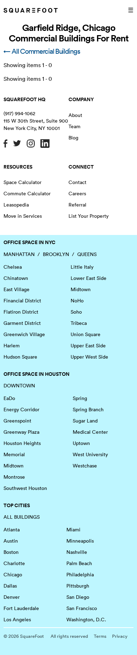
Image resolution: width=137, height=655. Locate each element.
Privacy (120, 636)
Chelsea (13, 267)
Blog (73, 138)
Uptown (81, 443)
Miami (73, 529)
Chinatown (16, 278)
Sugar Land (85, 421)
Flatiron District (21, 312)
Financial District (22, 300)
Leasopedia (16, 205)
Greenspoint (17, 421)
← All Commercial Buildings (42, 51)
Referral (77, 205)
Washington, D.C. (86, 619)
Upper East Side (88, 345)
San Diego (77, 597)
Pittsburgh (77, 586)
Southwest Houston (25, 488)
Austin (11, 541)
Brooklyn (56, 254)
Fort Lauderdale (21, 608)
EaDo (9, 398)
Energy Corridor (21, 409)
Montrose (14, 477)
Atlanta (12, 529)
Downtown (19, 385)
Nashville (76, 552)
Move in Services (23, 216)
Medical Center (90, 432)
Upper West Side (89, 357)
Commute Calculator (27, 193)
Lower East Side (88, 278)
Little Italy (82, 267)
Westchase (85, 466)
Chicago (13, 574)
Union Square (85, 334)
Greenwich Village (24, 334)
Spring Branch (88, 409)
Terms (100, 636)
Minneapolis (80, 541)
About (75, 115)
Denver (12, 597)
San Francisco (81, 608)
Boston (11, 552)
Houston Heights (22, 443)
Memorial (14, 454)
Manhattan (19, 254)
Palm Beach (79, 563)
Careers (77, 193)
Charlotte (14, 563)
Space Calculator (22, 182)
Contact (77, 182)
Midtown (81, 289)
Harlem (12, 345)
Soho (76, 312)
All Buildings (22, 517)
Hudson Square (20, 357)
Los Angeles (17, 619)
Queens (87, 254)
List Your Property (88, 216)
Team (74, 126)
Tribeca (79, 323)
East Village (17, 289)
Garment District (22, 323)
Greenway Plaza (21, 432)
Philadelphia (80, 574)
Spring (80, 398)
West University (90, 454)
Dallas (10, 586)
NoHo (77, 300)
